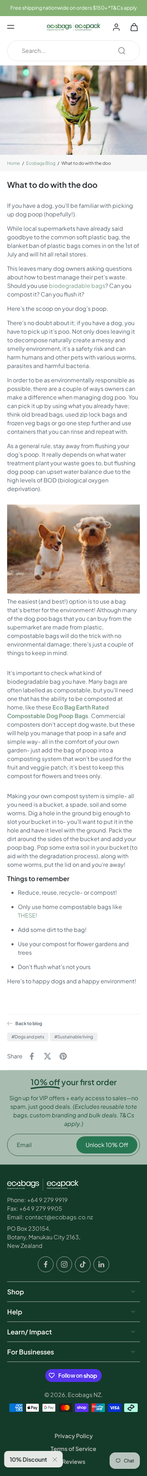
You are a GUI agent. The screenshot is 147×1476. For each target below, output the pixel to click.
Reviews (73, 1461)
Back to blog (28, 1023)
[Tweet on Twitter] (47, 1056)
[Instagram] (64, 1264)
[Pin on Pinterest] (63, 1056)
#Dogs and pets (27, 1036)
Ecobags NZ (84, 1394)
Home (13, 163)
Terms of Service (73, 1448)
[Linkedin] (101, 1264)
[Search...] (122, 51)
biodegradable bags (77, 285)
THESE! (27, 915)
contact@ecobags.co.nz (59, 1216)
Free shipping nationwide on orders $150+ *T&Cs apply (73, 8)
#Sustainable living (73, 1036)
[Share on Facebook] (32, 1056)
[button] (11, 27)
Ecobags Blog (40, 163)
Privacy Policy (74, 1436)
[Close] (56, 1460)
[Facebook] (46, 1264)
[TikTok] (83, 1264)
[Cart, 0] (132, 27)
